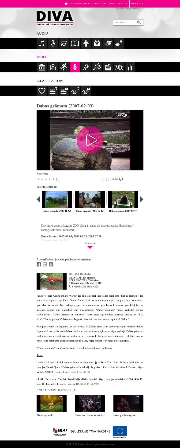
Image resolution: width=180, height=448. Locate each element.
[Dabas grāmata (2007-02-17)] (123, 199)
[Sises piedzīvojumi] (128, 403)
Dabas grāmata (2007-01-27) (57, 211)
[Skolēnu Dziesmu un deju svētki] (90, 403)
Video (42, 57)
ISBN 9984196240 (87, 383)
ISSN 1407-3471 (80, 371)
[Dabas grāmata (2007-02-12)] (90, 199)
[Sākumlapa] (66, 3)
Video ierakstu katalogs (114, 4)
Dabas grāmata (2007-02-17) (123, 211)
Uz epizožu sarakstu (84, 286)
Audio (42, 33)
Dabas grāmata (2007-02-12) (90, 211)
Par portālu (137, 4)
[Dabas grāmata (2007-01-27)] (57, 199)
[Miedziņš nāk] (52, 403)
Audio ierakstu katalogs (84, 4)
